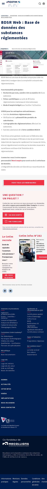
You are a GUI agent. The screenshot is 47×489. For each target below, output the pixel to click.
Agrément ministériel (35, 330)
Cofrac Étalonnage (34, 316)
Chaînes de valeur (7, 341)
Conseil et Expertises (9, 320)
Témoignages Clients (8, 327)
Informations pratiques (10, 229)
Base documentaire (8, 355)
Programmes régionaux (35, 341)
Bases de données (8, 371)
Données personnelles (26, 480)
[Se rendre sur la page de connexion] (44, 4)
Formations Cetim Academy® (11, 332)
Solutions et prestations (10, 309)
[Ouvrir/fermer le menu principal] (3, 3)
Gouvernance (32, 355)
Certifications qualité (35, 314)
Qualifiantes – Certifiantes (10, 343)
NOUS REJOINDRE (8, 403)
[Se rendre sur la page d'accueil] (13, 2)
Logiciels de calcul (8, 366)
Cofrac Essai (31, 319)
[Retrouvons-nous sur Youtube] (10, 291)
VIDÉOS (4, 394)
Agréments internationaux (32, 326)
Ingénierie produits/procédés (8, 313)
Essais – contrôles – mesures (8, 317)
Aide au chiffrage (7, 368)
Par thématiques (7, 336)
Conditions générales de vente (36, 481)
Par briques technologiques (11, 339)
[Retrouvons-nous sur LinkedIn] (5, 291)
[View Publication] (27, 250)
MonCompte (17, 160)
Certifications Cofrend (35, 332)
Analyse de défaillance (9, 323)
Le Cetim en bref (33, 350)
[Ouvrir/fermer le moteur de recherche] (40, 4)
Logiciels (4, 16)
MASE (29, 321)
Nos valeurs (31, 352)
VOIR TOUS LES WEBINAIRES (24, 183)
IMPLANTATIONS (7, 398)
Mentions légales (16, 480)
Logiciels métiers (7, 364)
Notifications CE (33, 323)
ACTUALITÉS (6, 384)
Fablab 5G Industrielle (9, 325)
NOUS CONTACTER (8, 407)
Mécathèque (5, 351)
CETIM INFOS (6, 389)
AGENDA (4, 380)
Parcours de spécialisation (11, 346)
